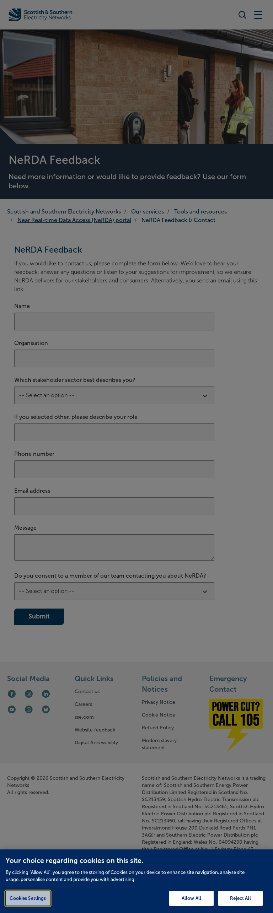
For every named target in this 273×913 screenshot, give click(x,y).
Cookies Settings (28, 898)
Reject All (240, 898)
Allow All (191, 898)
